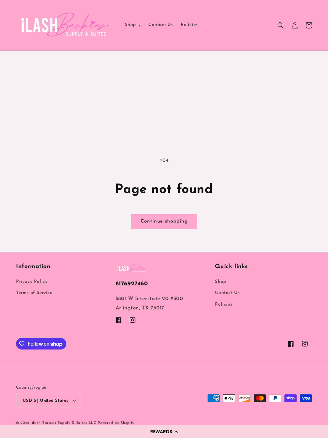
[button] (164, 431)
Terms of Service (34, 293)
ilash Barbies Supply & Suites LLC (64, 423)
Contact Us (227, 293)
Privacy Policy (31, 281)
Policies (223, 304)
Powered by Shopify (116, 423)
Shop (220, 281)
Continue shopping (164, 221)
